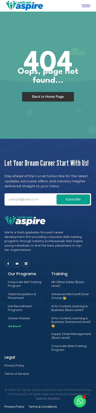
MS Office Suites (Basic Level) (67, 284)
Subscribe (73, 199)
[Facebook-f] (8, 263)
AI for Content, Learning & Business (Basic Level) (69, 308)
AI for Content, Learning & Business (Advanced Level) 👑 (71, 322)
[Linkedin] (26, 263)
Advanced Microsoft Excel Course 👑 (70, 296)
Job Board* (14, 326)
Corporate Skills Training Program (69, 348)
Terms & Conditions (43, 406)
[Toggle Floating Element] (80, 401)
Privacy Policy (14, 365)
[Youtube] (17, 263)
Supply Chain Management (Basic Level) (71, 336)
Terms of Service (16, 374)
